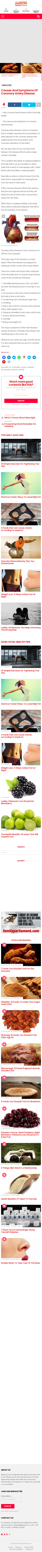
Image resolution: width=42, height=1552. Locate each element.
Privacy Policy (28, 1547)
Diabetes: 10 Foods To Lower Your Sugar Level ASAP (30, 76)
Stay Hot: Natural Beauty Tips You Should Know (17, 562)
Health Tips (6, 85)
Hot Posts (26, 11)
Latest (6, 11)
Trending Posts (36, 11)
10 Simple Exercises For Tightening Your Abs (20, 465)
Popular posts (16, 11)
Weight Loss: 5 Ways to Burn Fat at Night (18, 595)
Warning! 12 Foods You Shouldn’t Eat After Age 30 (19, 1036)
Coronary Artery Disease (14, 370)
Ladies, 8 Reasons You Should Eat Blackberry (17, 802)
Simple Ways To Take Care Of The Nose (20, 1263)
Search (38, 16)
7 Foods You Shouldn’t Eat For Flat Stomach (10, 75)
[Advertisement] (21, 41)
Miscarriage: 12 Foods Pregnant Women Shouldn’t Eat (20, 1069)
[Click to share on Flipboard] (24, 357)
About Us (18, 1547)
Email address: (6, 1496)
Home (11, 1547)
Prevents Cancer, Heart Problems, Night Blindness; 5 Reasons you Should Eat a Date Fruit (20, 1135)
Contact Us (29, 1549)
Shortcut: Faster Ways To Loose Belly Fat (21, 497)
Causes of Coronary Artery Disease (18, 367)
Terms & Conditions (16, 1549)
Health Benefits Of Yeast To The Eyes (19, 1199)
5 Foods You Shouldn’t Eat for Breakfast (20, 1101)
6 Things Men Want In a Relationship (19, 1167)
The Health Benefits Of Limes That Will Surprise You (19, 835)
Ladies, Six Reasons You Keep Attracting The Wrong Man (21, 628)
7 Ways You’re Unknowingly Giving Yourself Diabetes (18, 1231)
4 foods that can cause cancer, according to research (16, 529)
